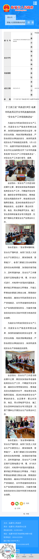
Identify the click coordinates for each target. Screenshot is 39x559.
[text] (15, 22)
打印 (18, 508)
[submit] (29, 22)
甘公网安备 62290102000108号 (17, 544)
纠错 (27, 514)
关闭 (27, 503)
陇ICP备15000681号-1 (12, 541)
